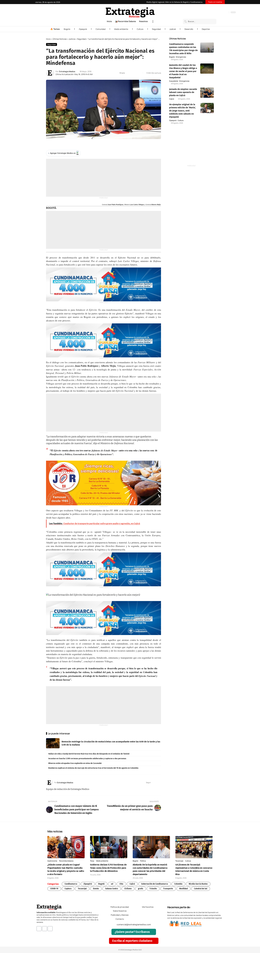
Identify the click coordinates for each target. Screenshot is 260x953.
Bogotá (67, 29)
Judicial (172, 29)
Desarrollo (188, 29)
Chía (121, 884)
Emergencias (181, 57)
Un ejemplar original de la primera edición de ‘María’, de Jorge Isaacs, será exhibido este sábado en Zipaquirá (182, 110)
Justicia (72, 39)
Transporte (168, 888)
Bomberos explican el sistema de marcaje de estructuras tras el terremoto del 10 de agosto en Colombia (93, 768)
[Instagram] (218, 12)
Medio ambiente (121, 29)
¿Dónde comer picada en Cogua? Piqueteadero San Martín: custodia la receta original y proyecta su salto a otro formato (65, 869)
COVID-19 (54, 888)
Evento (96, 888)
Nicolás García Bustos (198, 884)
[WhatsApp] (226, 12)
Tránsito (153, 888)
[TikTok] (220, 12)
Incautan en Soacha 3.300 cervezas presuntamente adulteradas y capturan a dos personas (87, 758)
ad (112, 884)
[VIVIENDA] (103, 284)
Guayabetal (173, 81)
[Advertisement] (103, 178)
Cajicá (171, 99)
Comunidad (100, 29)
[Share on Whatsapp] (132, 73)
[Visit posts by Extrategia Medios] (50, 73)
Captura (68, 888)
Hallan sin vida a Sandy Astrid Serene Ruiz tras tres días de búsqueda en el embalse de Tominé (88, 754)
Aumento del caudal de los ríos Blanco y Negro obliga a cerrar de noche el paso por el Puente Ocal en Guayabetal (183, 71)
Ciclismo (128, 888)
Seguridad (156, 29)
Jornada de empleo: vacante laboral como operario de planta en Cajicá (183, 92)
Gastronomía (52, 861)
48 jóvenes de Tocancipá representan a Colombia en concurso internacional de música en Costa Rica (193, 869)
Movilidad (183, 888)
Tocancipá (179, 861)
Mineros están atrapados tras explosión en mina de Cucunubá (75, 763)
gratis (140, 888)
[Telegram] (223, 12)
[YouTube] (215, 12)
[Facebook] (212, 12)
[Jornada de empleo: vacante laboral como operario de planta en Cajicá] (207, 93)
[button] (153, 21)
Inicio (48, 39)
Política (143, 861)
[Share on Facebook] (127, 73)
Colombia (178, 884)
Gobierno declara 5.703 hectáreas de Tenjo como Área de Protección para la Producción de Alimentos (108, 868)
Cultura (140, 29)
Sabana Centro (111, 888)
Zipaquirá (83, 29)
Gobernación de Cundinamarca (154, 884)
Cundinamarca (71, 884)
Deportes (206, 29)
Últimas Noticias (59, 39)
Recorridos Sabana (66, 861)
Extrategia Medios (67, 71)
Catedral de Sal (200, 888)
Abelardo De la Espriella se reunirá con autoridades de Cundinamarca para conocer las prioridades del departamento (150, 869)
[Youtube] (50, 928)
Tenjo (92, 861)
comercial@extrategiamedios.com (134, 924)
